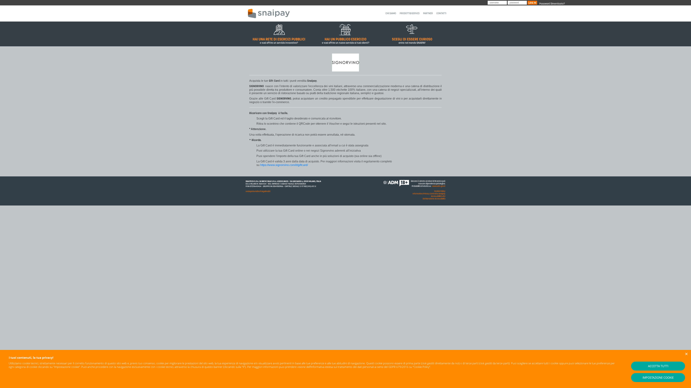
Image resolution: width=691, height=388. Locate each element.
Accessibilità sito (438, 196)
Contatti (441, 13)
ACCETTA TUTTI (658, 366)
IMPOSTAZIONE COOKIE (658, 378)
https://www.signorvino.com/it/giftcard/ (284, 165)
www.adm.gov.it (438, 186)
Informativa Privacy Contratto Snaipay (429, 194)
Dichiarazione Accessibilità (434, 199)
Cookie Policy (421, 367)
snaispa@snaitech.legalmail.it (258, 191)
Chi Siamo (390, 13)
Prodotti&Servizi (409, 13)
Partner (428, 13)
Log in (532, 2)
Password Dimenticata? (552, 3)
